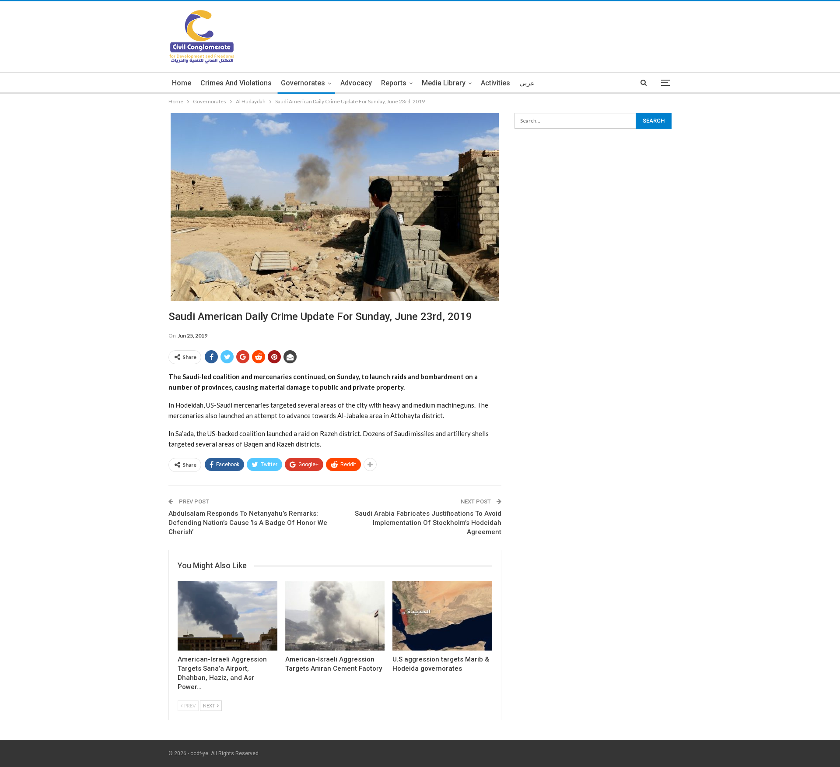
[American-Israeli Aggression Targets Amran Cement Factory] (335, 616)
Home (181, 83)
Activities (495, 83)
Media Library (444, 83)
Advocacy (356, 83)
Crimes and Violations (236, 83)
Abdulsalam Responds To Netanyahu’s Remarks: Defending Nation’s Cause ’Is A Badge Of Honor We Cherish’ (247, 523)
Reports (393, 83)
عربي (527, 83)
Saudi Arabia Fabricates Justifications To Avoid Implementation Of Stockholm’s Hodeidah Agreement (428, 523)
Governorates (303, 83)
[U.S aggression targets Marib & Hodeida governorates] (442, 616)
